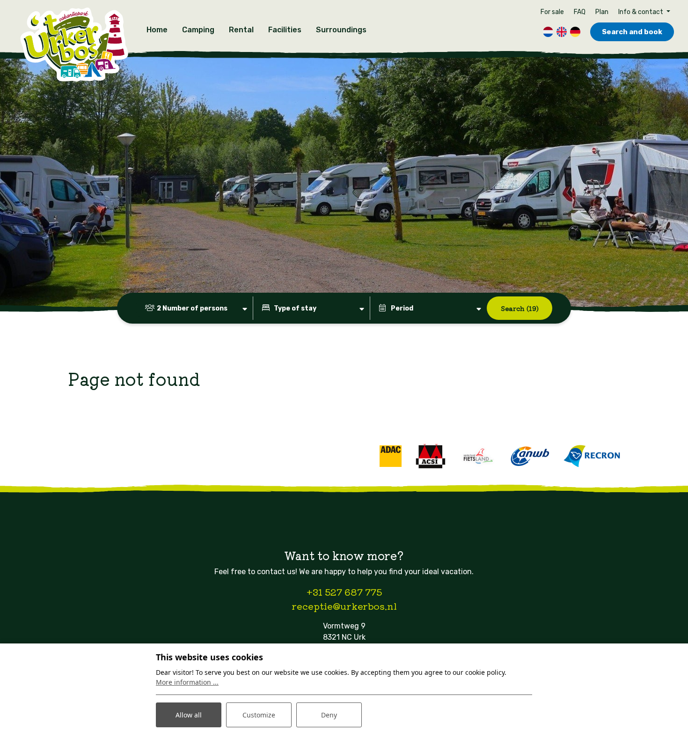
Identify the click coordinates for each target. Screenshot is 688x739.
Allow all (189, 714)
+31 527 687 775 (344, 592)
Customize (258, 714)
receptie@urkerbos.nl (344, 606)
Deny (329, 714)
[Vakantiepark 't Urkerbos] (74, 45)
